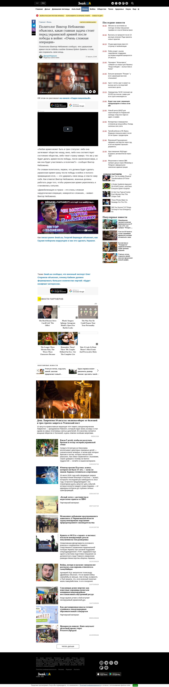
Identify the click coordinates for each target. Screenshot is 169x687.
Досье (47, 9)
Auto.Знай (76, 9)
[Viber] (116, 3)
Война (92, 9)
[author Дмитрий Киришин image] (41, 56)
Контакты (77, 669)
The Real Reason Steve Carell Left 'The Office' (47, 323)
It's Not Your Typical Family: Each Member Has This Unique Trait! (121, 194)
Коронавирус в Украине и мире (78, 16)
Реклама (61, 669)
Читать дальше (68, 646)
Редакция (69, 669)
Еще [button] (135, 9)
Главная (39, 9)
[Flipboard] (123, 3)
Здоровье (119, 9)
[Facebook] (34, 22)
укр (37, 3)
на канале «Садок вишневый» (74, 98)
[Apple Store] (102, 674)
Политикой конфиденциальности (90, 685)
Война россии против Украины (52, 16)
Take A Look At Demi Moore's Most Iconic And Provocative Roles (88, 349)
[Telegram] (112, 3)
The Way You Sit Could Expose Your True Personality (88, 323)
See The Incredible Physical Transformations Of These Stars (121, 178)
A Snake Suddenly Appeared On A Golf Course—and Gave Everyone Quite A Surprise (121, 186)
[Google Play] (115, 674)
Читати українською (88, 22)
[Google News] (116, 663)
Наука (128, 9)
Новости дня (97, 16)
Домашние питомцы (61, 9)
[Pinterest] (126, 3)
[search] (132, 3)
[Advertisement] (68, 257)
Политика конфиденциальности (46, 669)
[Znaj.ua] (84, 3)
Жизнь (85, 9)
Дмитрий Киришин (50, 56)
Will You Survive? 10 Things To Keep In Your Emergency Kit (121, 209)
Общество (101, 9)
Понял (135, 685)
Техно (110, 9)
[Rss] (119, 3)
